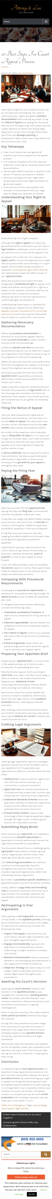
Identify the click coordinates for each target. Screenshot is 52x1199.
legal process (22, 1108)
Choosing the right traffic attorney (30, 270)
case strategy (40, 1105)
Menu (7, 21)
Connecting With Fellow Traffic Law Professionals (20, 1124)
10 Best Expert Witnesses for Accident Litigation (22, 1116)
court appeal (7, 1108)
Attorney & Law (26, 7)
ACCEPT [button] (32, 1194)
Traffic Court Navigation (13, 1105)
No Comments (26, 73)
